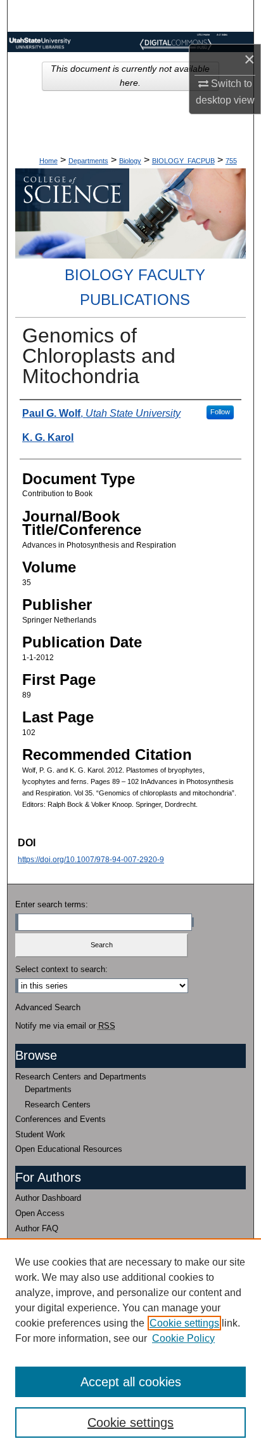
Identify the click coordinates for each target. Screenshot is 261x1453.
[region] (130, 1345)
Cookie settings (184, 1323)
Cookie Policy (183, 1338)
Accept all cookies (130, 1382)
